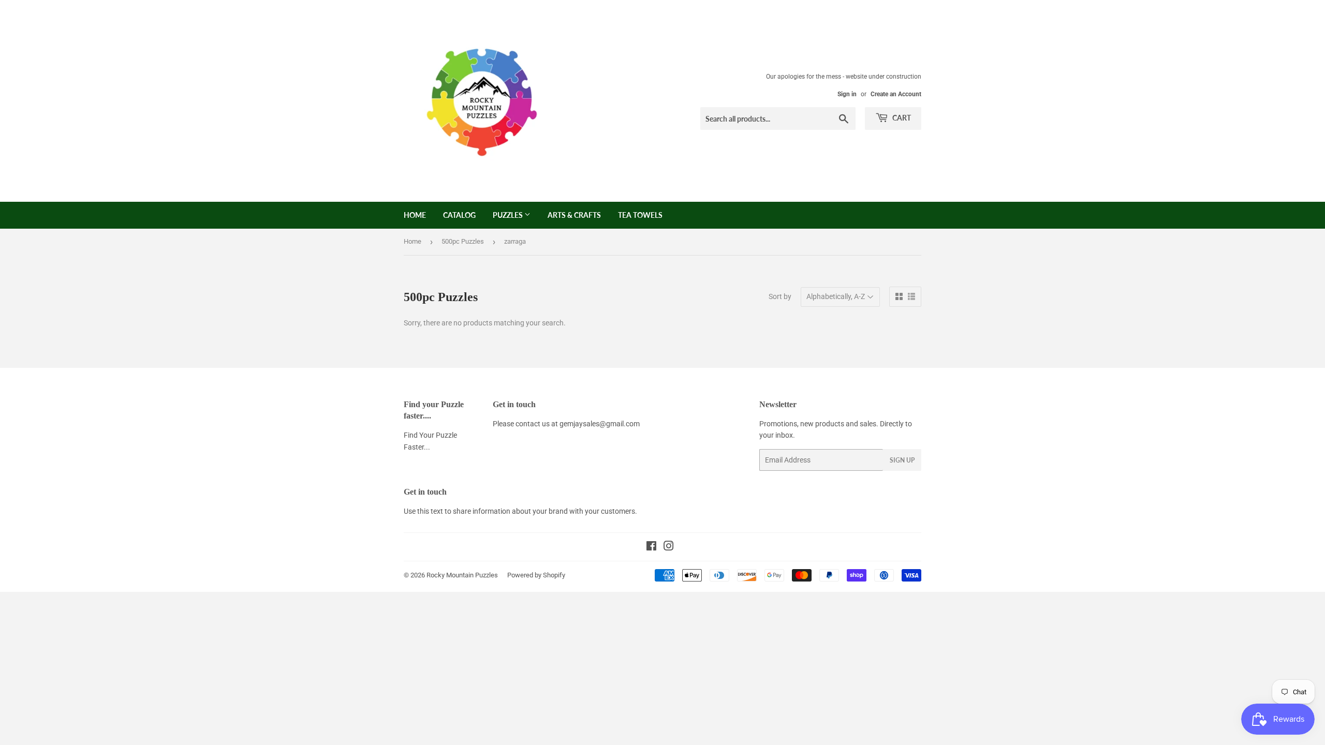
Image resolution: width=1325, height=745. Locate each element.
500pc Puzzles (462, 241)
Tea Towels (640, 215)
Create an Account (896, 94)
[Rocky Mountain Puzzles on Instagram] (669, 547)
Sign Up (902, 460)
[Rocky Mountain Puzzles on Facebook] (651, 547)
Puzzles (508, 215)
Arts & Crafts (574, 215)
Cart (901, 117)
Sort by (780, 296)
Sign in (847, 94)
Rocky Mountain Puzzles (462, 575)
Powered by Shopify (536, 575)
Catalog (459, 215)
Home (415, 215)
